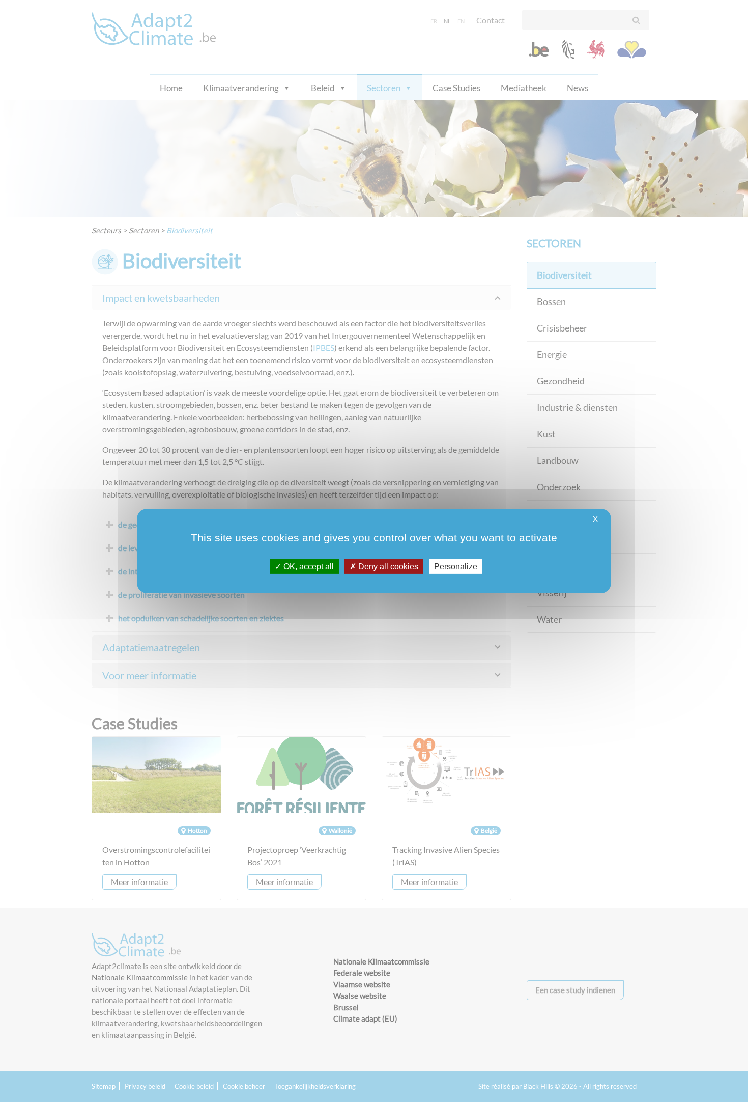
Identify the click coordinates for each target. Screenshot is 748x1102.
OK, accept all (307, 566)
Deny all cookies (387, 566)
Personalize (455, 566)
